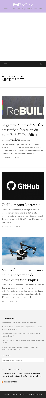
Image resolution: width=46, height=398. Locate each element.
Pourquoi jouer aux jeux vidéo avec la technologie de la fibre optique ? (23, 341)
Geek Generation (11, 382)
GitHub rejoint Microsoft (21, 204)
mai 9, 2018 (5, 301)
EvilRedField (23, 4)
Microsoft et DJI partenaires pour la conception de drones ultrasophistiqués (22, 275)
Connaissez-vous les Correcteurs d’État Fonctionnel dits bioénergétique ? (22, 335)
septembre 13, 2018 (8, 161)
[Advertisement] (23, 37)
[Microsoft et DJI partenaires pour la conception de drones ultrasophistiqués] (23, 251)
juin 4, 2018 (5, 226)
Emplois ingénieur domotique (18, 376)
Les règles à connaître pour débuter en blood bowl (19, 322)
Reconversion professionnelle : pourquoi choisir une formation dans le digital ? (20, 348)
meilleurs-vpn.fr (35, 394)
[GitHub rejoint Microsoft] (23, 186)
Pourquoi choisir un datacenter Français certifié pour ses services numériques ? (22, 328)
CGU (25, 394)
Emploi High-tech (36, 376)
